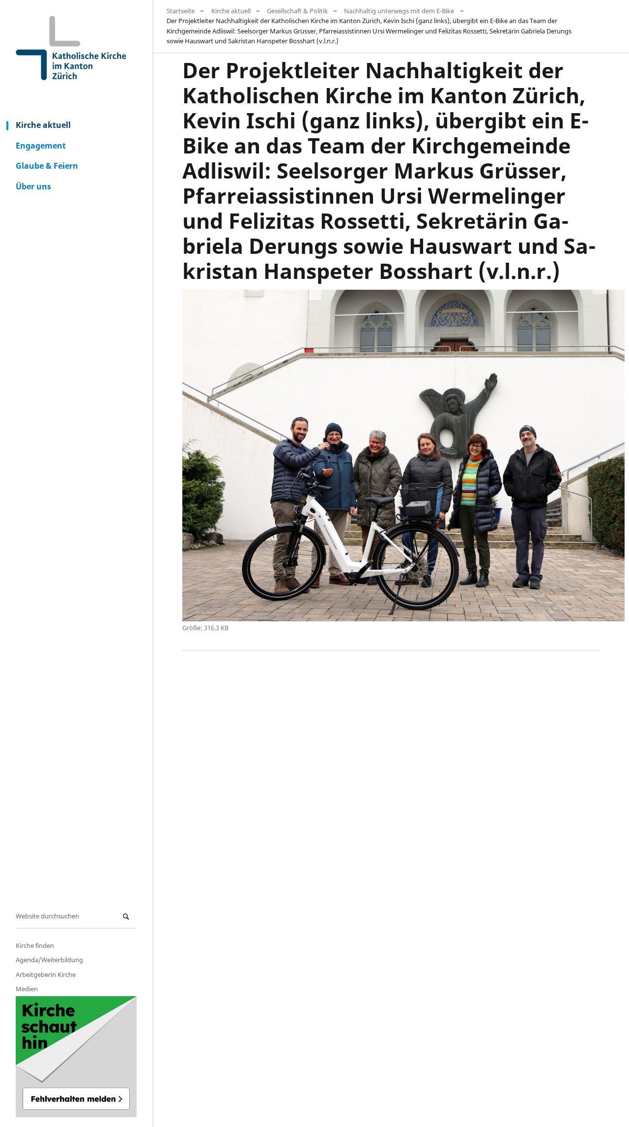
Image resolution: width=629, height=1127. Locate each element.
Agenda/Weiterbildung (49, 959)
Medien (27, 988)
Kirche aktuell (43, 125)
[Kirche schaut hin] (76, 1056)
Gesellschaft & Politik (297, 10)
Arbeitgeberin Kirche (46, 974)
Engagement (41, 145)
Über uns (33, 186)
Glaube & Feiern (47, 165)
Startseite (181, 10)
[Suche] (127, 917)
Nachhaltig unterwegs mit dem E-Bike (399, 10)
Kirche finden (35, 945)
